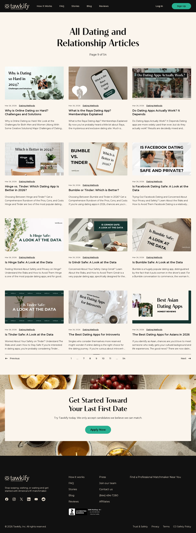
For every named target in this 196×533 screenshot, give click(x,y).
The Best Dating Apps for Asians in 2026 (161, 334)
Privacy (155, 526)
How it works (76, 477)
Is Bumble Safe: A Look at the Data (157, 262)
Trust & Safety (140, 526)
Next (183, 358)
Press (102, 477)
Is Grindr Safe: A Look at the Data (92, 262)
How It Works (44, 6)
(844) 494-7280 (108, 495)
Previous (15, 358)
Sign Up (181, 6)
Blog (89, 6)
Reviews (104, 6)
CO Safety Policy (182, 526)
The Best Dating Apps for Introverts (94, 334)
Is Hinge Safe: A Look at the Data (29, 262)
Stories (75, 6)
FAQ (61, 6)
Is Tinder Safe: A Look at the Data (29, 334)
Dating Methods (27, 105)
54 (124, 358)
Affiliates (104, 501)
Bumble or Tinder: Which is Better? (94, 190)
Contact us (106, 489)
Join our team (107, 483)
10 (103, 358)
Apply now (98, 429)
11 (110, 358)
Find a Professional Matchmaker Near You (155, 477)
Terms (166, 526)
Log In (159, 6)
